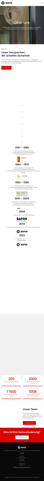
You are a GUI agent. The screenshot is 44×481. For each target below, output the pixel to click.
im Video (28, 240)
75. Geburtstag (28, 238)
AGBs (31, 477)
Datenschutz (36, 477)
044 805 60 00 (22, 463)
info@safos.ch (22, 464)
